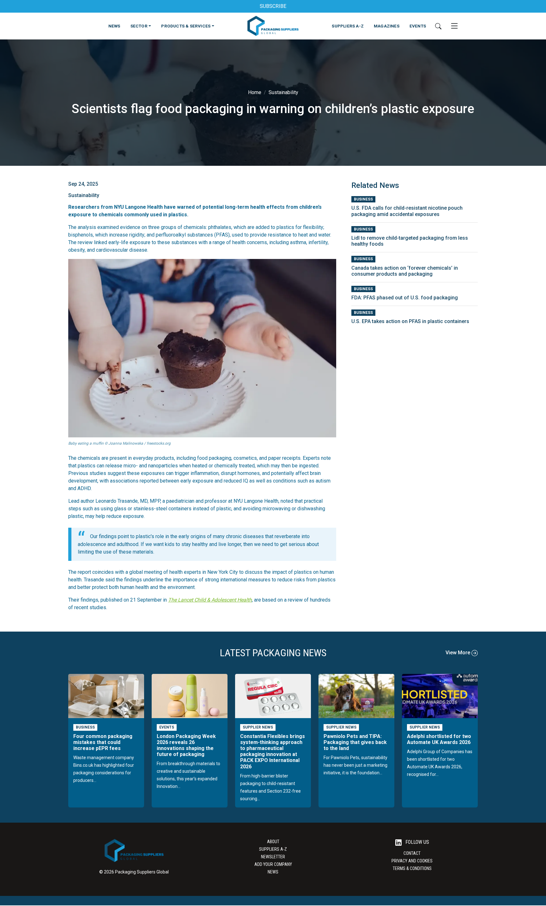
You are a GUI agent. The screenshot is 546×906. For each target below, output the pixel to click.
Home (254, 92)
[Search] (438, 26)
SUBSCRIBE (273, 6)
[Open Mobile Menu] (454, 26)
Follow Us (416, 842)
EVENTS (418, 25)
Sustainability (283, 92)
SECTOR (139, 25)
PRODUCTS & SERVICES (185, 25)
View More (458, 653)
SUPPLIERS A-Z (348, 25)
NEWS (114, 25)
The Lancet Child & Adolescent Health (210, 600)
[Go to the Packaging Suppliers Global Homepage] (273, 26)
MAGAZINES (386, 25)
